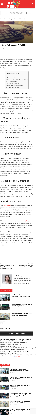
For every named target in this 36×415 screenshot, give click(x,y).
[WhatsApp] (13, 256)
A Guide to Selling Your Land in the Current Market (20, 386)
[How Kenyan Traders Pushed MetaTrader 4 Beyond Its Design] (5, 297)
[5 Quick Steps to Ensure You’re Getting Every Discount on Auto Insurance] (4, 412)
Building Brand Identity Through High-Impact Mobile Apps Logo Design (21, 394)
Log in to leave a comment (17, 333)
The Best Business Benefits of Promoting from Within (25, 266)
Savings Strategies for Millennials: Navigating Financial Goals (21, 314)
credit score (7, 205)
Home (1, 19)
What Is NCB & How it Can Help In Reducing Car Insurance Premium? (7, 267)
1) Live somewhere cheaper (14, 77)
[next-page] (4, 323)
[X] (6, 256)
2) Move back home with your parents (17, 79)
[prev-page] (1, 323)
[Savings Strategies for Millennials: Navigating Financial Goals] (5, 316)
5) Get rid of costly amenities (15, 85)
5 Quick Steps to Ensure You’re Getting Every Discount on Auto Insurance (21, 410)
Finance (6, 19)
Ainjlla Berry (4, 48)
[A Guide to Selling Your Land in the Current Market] (4, 387)
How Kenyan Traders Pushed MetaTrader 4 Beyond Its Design (21, 295)
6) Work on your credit (13, 87)
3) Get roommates (12, 81)
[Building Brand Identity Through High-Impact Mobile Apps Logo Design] (4, 395)
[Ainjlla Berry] (7, 279)
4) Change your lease (13, 83)
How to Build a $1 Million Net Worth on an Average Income (22, 305)
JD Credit (25, 221)
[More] (29, 54)
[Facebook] (2, 256)
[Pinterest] (9, 256)
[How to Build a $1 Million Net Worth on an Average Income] (5, 307)
